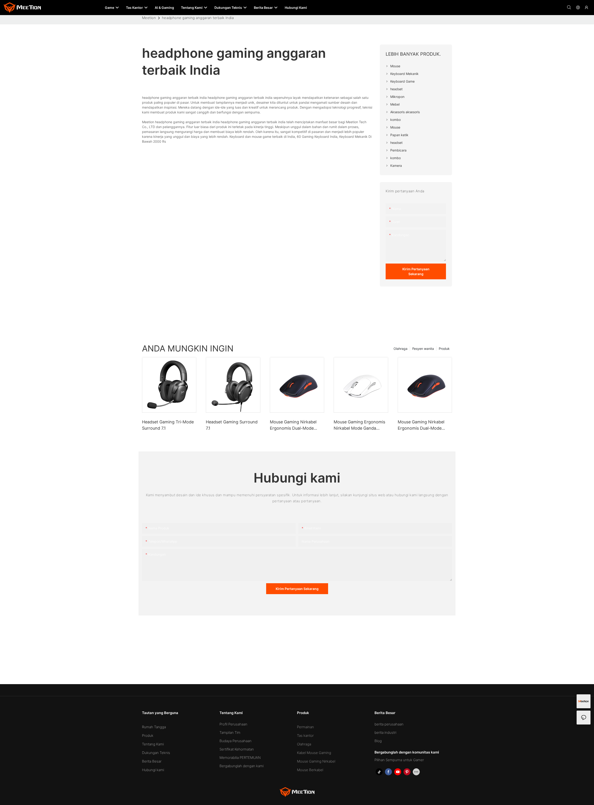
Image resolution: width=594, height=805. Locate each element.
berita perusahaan (389, 724)
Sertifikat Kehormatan (237, 749)
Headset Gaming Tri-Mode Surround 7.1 (168, 425)
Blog (378, 741)
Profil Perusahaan (233, 724)
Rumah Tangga (154, 727)
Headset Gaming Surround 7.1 (232, 425)
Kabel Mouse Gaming (314, 752)
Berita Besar (151, 761)
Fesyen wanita (423, 349)
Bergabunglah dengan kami (242, 766)
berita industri (385, 732)
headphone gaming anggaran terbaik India (198, 18)
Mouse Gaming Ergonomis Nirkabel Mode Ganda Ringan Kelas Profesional (359, 425)
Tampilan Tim (230, 732)
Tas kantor (305, 735)
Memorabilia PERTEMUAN (240, 757)
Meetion (149, 18)
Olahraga (400, 349)
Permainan (305, 727)
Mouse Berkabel (310, 770)
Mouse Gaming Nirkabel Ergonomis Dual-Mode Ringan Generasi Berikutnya (425, 425)
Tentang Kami (153, 744)
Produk (444, 349)
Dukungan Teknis (156, 752)
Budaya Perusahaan (236, 741)
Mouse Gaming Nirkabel (316, 761)
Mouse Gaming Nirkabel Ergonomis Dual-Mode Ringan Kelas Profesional (294, 425)
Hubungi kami (153, 770)
